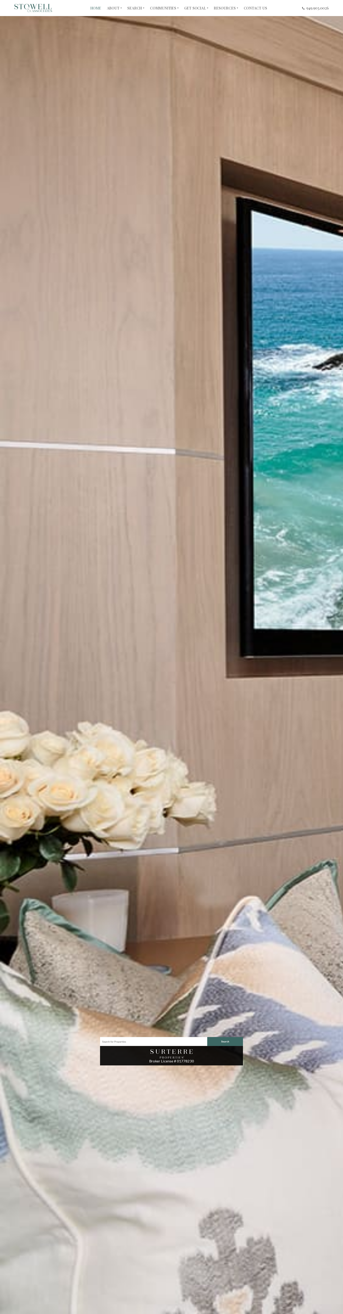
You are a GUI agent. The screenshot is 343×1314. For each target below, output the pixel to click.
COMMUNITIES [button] (163, 8)
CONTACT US (255, 8)
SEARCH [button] (134, 8)
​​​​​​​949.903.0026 (317, 8)
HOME (95, 8)
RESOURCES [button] (225, 8)
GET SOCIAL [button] (195, 8)
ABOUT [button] (113, 8)
